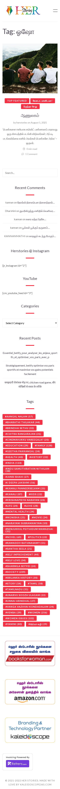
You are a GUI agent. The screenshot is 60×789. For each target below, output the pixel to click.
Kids (36, 494)
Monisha (16, 517)
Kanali (14, 494)
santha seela (19, 548)
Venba (14, 612)
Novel (14, 537)
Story (14, 583)
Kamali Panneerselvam (26, 488)
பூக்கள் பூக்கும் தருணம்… (36, 227)
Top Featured (17, 100)
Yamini (14, 624)
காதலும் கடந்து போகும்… (42, 236)
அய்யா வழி (38, 624)
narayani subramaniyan (27, 523)
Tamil (36, 583)
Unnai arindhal (21, 600)
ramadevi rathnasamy (26, 542)
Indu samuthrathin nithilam (27, 469)
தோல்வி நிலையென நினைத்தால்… (36, 202)
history (39, 457)
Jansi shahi (18, 476)
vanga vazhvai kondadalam (30, 606)
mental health (20, 511)
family (44, 445)
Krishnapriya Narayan (26, 500)
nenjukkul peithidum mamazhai (29, 530)
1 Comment (31, 154)
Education (17, 445)
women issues (20, 618)
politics (38, 537)
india (14, 462)
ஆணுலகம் (30, 115)
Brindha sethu (20, 428)
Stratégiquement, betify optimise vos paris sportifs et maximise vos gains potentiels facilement (30, 369)
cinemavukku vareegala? (28, 439)
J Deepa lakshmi (21, 482)
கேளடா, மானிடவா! (42, 100)
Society (16, 571)
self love (16, 560)
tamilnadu (17, 589)
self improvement (23, 554)
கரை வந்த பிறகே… (36, 219)
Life (12, 505)
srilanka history (22, 577)
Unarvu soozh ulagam (26, 595)
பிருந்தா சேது (30, 106)
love (32, 505)
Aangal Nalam (19, 416)
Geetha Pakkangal (23, 451)
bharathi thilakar (23, 422)
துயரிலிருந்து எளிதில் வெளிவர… (37, 210)
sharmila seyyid (21, 566)
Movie (40, 517)
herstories (21, 122)
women (38, 612)
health (15, 457)
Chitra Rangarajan (24, 433)
